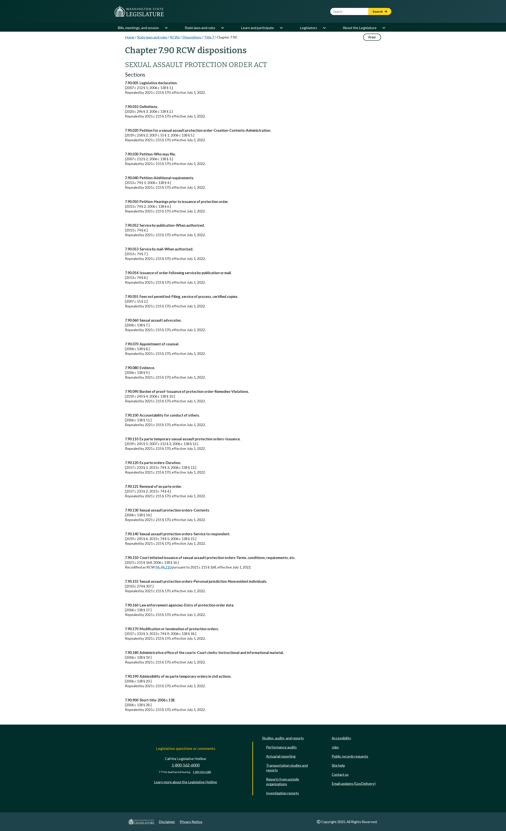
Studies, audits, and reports (283, 738)
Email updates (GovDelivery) (354, 783)
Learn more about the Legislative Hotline (185, 782)
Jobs (335, 747)
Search (378, 11)
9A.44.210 (163, 567)
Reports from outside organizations (282, 781)
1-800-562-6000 (186, 765)
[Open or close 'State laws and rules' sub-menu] (222, 28)
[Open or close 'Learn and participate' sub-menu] (281, 28)
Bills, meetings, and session (138, 28)
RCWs (175, 37)
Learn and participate (257, 28)
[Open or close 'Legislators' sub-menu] (324, 28)
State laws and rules (200, 28)
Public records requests (350, 756)
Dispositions (192, 37)
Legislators (308, 28)
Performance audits (281, 747)
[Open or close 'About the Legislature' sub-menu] (383, 28)
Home (129, 37)
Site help (338, 765)
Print (372, 37)
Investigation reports (282, 793)
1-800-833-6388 (202, 772)
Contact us (340, 774)
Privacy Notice (191, 822)
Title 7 (209, 37)
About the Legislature (360, 28)
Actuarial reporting (280, 756)
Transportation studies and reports (287, 767)
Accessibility (341, 738)
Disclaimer (167, 822)
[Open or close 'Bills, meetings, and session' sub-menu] (166, 28)
